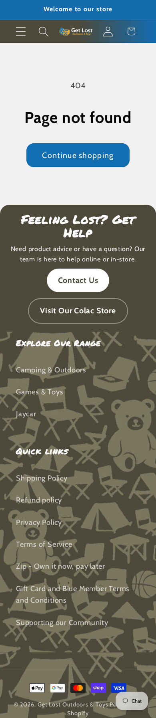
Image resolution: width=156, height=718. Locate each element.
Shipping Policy (42, 478)
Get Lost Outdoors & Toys (73, 704)
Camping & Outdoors (51, 369)
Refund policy (39, 499)
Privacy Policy (39, 522)
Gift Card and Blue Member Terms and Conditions (73, 594)
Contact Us (78, 280)
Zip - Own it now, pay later (60, 566)
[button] (20, 31)
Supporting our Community (62, 622)
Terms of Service (44, 544)
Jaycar (26, 413)
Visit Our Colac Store (78, 310)
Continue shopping (78, 155)
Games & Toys (39, 391)
